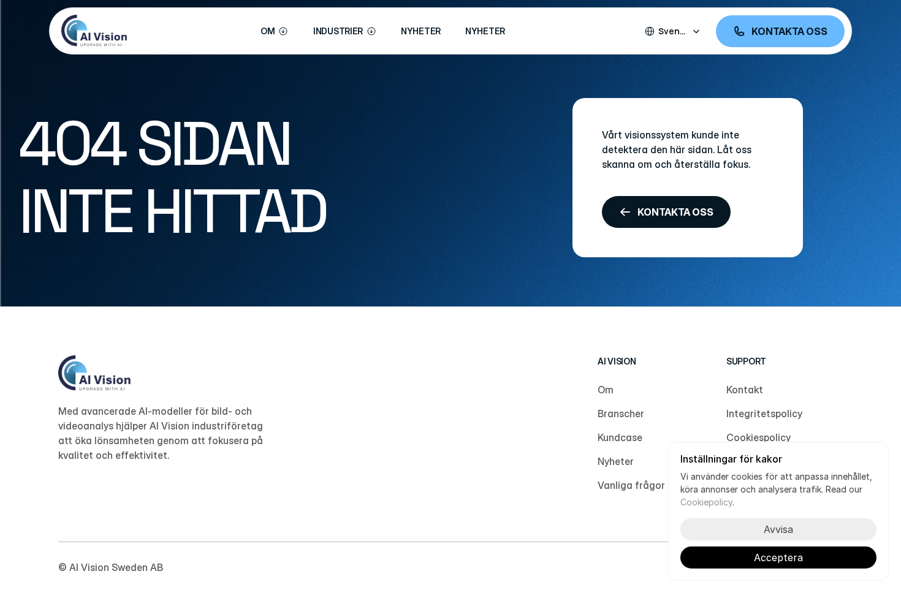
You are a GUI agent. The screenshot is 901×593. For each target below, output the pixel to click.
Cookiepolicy (706, 502)
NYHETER (421, 31)
